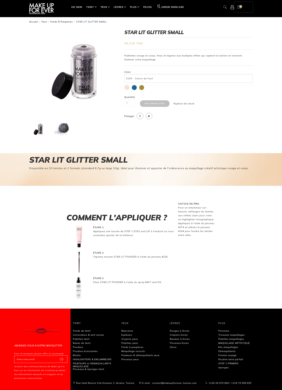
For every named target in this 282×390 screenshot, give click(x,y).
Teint (90, 7)
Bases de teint (82, 343)
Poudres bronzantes (85, 351)
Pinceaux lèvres (179, 343)
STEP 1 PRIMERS (228, 363)
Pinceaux (223, 330)
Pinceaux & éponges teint (88, 369)
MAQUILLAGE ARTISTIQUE (234, 343)
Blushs (77, 355)
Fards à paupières (61, 21)
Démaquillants (227, 351)
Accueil (33, 21)
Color (127, 72)
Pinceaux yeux (130, 359)
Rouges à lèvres (179, 330)
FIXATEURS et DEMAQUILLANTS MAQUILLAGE (92, 365)
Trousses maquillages (231, 334)
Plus (133, 7)
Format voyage (227, 355)
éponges (223, 367)
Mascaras (127, 330)
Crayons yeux (129, 338)
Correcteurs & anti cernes (88, 334)
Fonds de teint (82, 330)
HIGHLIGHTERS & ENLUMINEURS (92, 359)
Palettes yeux (129, 343)
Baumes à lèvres (180, 338)
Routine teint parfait (230, 359)
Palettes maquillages (231, 338)
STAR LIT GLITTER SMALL (91, 21)
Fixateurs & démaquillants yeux (140, 355)
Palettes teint (81, 338)
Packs (147, 7)
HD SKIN (76, 7)
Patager (129, 116)
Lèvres (118, 7)
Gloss (173, 347)
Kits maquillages (228, 347)
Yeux (104, 7)
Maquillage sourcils (133, 351)
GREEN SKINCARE (172, 7)
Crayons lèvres (179, 334)
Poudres (78, 347)
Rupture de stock (155, 103)
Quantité (129, 97)
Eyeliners (126, 334)
